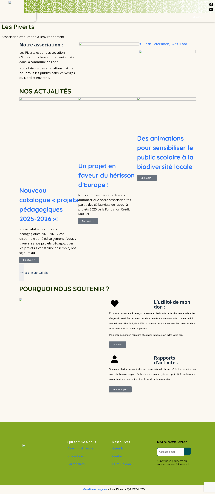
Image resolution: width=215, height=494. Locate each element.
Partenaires (76, 464)
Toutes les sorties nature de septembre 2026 (45, 155)
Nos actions (76, 456)
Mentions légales (95, 489)
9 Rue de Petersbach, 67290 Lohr (163, 44)
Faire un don (121, 464)
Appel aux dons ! (162, 156)
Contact (118, 456)
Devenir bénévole (80, 448)
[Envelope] (211, 9)
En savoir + (29, 201)
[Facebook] (211, 4)
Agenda (118, 448)
